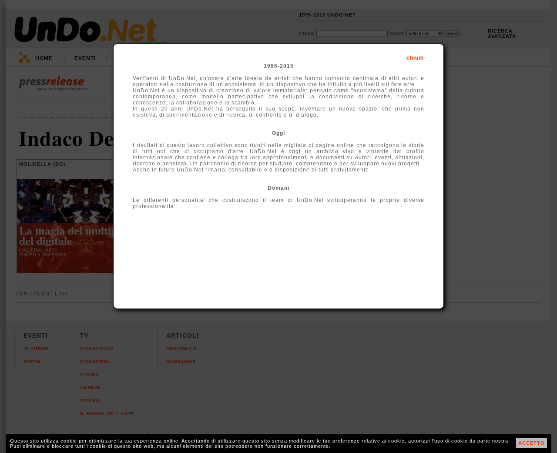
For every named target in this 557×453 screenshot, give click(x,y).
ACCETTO (531, 443)
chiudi (415, 58)
